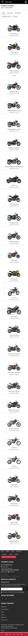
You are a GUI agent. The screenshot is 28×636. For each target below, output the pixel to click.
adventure (18, 13)
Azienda (11, 554)
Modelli (7, 551)
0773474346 (4, 571)
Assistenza (4, 554)
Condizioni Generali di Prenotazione (9, 628)
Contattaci (11, 571)
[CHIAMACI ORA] (17, 634)
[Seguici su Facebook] (2, 599)
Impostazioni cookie (19, 624)
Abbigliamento (4, 617)
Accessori (3, 614)
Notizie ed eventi (4, 619)
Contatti (16, 554)
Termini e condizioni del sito (7, 626)
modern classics (6, 16)
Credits (2, 630)
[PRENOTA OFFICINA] (14, 634)
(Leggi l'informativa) (20, 592)
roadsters (10, 13)
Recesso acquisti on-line (8, 557)
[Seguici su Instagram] (6, 599)
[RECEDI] (21, 634)
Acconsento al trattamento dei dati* (9, 592)
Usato (12, 551)
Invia (24, 589)
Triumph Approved (4, 609)
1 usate (14, 75)
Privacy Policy (4, 624)
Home (2, 7)
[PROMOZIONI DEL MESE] (10, 634)
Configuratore (3, 606)
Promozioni (18, 551)
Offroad (15, 16)
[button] (26, 2)
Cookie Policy (11, 624)
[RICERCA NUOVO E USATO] (6, 634)
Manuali (2, 612)
